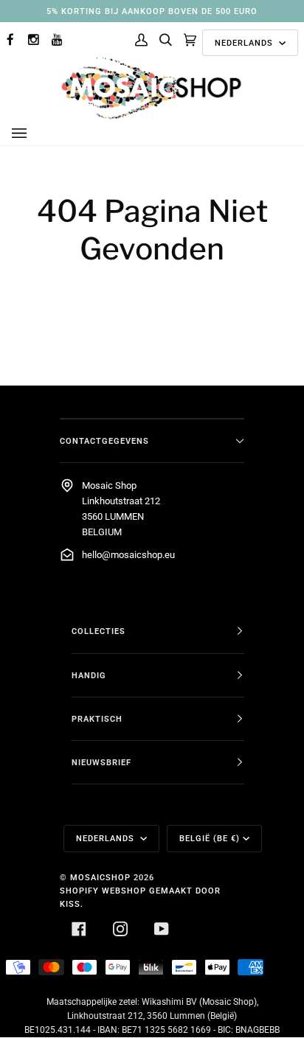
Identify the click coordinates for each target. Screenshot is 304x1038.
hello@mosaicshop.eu (128, 554)
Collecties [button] (98, 631)
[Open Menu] (34, 133)
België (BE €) (209, 838)
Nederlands (245, 43)
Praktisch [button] (97, 719)
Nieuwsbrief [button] (101, 762)
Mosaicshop (100, 877)
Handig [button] (89, 675)
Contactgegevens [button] (104, 441)
